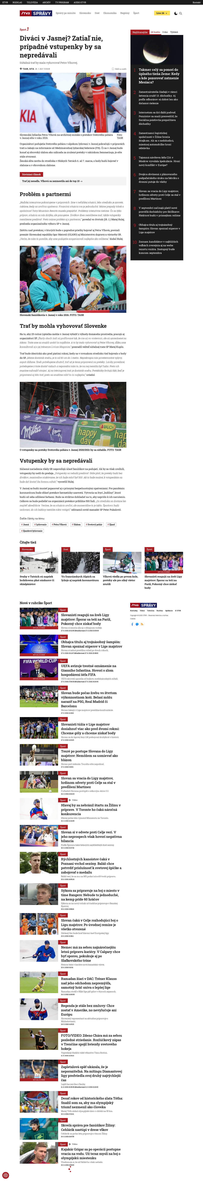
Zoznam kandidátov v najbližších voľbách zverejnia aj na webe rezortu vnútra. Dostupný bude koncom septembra (158, 247)
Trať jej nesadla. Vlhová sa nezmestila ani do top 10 (51, 181)
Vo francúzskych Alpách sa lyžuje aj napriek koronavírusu (80, 578)
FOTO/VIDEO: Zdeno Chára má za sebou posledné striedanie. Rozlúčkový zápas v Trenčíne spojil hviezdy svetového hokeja (91, 1042)
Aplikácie (169, 611)
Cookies (132, 619)
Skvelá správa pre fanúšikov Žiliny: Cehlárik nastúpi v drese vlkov (88, 1127)
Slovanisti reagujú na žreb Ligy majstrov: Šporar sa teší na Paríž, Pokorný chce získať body (163, 582)
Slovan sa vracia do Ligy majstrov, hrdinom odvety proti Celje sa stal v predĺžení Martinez (160, 194)
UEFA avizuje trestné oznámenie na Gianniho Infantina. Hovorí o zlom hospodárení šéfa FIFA (88, 670)
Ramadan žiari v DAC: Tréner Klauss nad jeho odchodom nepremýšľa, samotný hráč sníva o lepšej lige (89, 983)
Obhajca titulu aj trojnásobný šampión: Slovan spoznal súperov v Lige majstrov (159, 228)
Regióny (124, 13)
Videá (142, 611)
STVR (5, 2)
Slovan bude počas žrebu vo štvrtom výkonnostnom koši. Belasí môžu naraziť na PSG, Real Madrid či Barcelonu (89, 699)
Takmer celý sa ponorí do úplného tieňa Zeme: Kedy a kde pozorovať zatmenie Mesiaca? (159, 75)
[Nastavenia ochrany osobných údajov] (5, 1175)
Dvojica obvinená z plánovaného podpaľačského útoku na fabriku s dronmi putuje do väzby (159, 177)
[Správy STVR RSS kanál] (142, 625)
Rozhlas (17, 2)
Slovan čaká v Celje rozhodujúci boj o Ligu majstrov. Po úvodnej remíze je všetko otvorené (89, 924)
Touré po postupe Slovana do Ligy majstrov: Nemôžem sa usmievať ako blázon (89, 755)
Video (74, 800)
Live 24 (160, 13)
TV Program (62, 2)
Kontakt (197, 2)
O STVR (178, 611)
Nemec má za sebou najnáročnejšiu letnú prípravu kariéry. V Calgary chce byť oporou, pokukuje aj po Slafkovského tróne (90, 954)
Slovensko (85, 13)
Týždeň (174, 32)
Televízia (32, 2)
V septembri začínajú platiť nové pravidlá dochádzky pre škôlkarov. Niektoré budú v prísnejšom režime (159, 211)
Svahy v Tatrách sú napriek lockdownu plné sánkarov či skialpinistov (37, 580)
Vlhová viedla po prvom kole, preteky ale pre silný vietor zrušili (120, 580)
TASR (25, 68)
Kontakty (134, 611)
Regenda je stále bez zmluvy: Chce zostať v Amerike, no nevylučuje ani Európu (89, 1010)
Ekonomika (110, 13)
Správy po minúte (65, 13)
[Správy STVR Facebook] (132, 625)
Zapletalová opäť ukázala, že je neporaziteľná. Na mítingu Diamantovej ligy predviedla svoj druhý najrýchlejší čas (91, 1073)
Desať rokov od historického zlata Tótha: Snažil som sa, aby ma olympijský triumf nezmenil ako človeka (92, 1102)
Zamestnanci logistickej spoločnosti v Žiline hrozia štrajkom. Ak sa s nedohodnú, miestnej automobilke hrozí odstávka (156, 140)
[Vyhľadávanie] (180, 13)
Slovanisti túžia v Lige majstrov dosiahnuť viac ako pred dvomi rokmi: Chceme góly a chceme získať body (90, 728)
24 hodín (155, 32)
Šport (136, 13)
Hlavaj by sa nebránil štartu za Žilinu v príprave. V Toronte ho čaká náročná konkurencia (91, 809)
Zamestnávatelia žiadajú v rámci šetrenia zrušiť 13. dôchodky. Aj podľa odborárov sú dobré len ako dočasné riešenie (158, 97)
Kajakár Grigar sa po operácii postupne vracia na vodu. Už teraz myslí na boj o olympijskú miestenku (91, 1153)
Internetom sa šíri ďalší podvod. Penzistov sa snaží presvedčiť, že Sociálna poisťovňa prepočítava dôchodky (158, 118)
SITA (31, 68)
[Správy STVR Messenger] (137, 625)
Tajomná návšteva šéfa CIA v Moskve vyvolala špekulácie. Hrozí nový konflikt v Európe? (159, 161)
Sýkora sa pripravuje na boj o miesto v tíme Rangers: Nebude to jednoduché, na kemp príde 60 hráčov (90, 894)
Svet (97, 13)
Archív (47, 2)
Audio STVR (80, 2)
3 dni (165, 32)
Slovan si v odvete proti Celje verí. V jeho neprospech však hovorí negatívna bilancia (91, 836)
